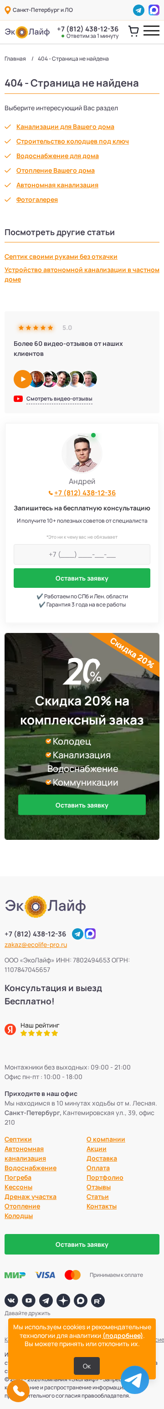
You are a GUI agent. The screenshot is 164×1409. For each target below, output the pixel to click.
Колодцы (19, 1215)
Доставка (102, 1158)
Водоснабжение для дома (57, 155)
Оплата (98, 1167)
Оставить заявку (82, 578)
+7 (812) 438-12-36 (87, 32)
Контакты (102, 1206)
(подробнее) (122, 1335)
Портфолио (105, 1177)
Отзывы (99, 1187)
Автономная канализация (57, 184)
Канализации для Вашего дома (65, 126)
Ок (87, 1366)
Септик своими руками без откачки (61, 256)
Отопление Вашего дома (55, 170)
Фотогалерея (37, 199)
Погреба (18, 1177)
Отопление (22, 1206)
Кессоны (18, 1187)
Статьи (98, 1196)
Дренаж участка (30, 1196)
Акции (97, 1148)
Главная (15, 58)
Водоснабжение (30, 1167)
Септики (18, 1139)
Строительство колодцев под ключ (72, 141)
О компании (106, 1139)
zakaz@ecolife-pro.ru (36, 944)
